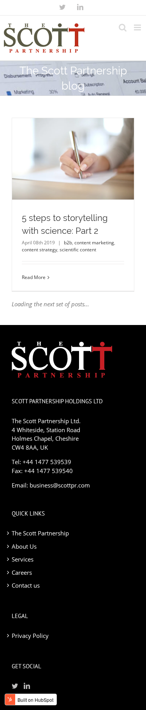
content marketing (94, 242)
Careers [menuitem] (22, 572)
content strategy (39, 249)
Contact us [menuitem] (26, 585)
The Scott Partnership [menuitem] (40, 533)
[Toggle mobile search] (123, 27)
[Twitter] (62, 7)
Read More (34, 277)
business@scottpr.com (60, 485)
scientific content (78, 249)
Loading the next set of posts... (50, 304)
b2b (68, 242)
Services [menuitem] (22, 559)
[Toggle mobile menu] (138, 27)
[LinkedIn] (80, 7)
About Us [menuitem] (24, 546)
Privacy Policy (30, 635)
